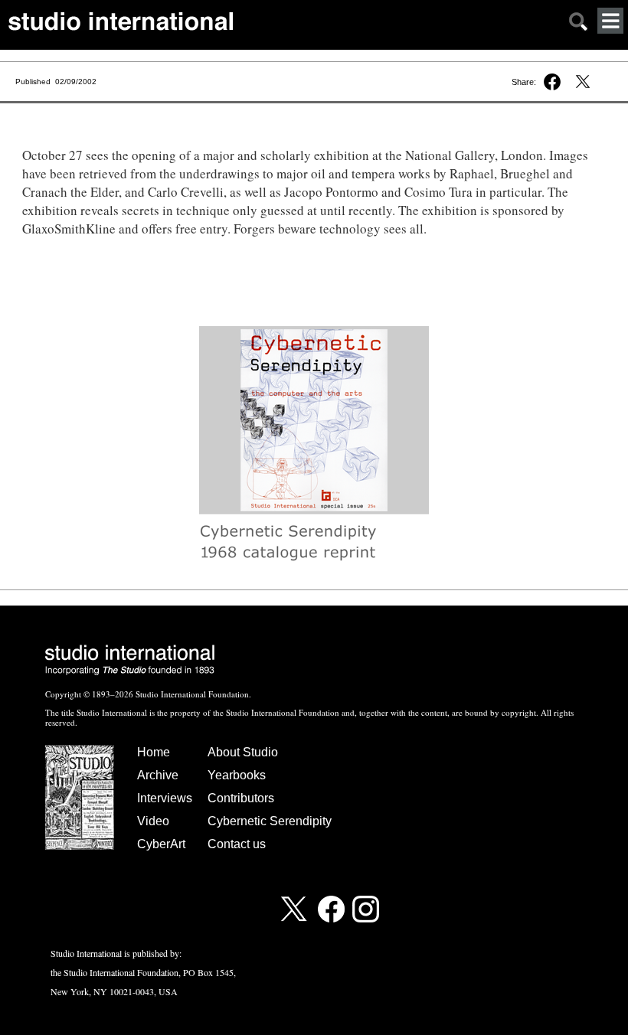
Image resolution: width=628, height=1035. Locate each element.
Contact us (237, 844)
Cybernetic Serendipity (270, 821)
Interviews (164, 798)
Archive (157, 775)
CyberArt (161, 844)
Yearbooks (237, 775)
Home (153, 752)
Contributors (241, 798)
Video (153, 821)
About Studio (243, 752)
